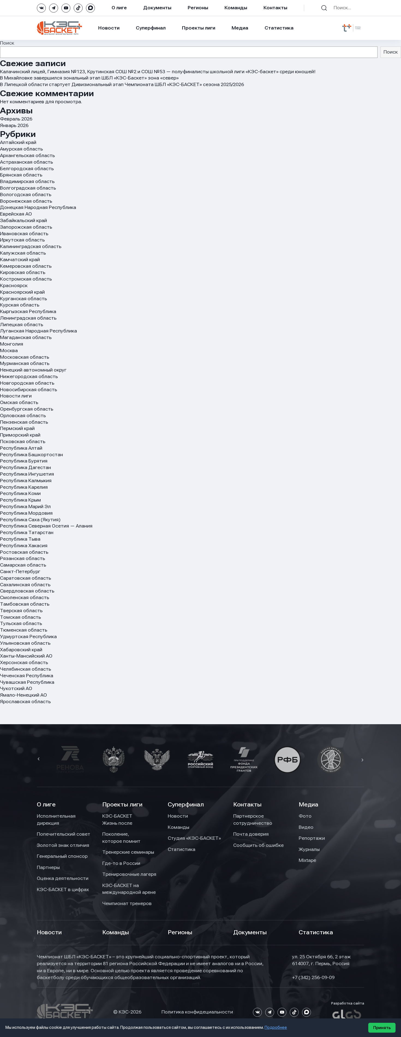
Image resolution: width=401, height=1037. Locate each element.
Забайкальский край (23, 220)
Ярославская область (25, 701)
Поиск (7, 43)
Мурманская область (24, 363)
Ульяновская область (25, 643)
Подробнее (276, 1027)
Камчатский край (20, 259)
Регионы (198, 7)
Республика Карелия (24, 487)
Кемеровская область (26, 266)
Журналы (309, 849)
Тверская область (21, 610)
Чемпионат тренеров (127, 903)
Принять (382, 1028)
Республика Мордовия (26, 513)
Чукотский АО (16, 688)
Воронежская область (26, 201)
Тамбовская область (24, 604)
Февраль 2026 (16, 119)
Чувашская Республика (27, 682)
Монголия (11, 344)
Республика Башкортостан (31, 454)
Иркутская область (22, 240)
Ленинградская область (28, 318)
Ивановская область (24, 233)
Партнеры (48, 867)
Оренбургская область (26, 409)
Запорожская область (26, 227)
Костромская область (26, 279)
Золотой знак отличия (63, 845)
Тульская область (21, 623)
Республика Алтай (21, 448)
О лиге (119, 7)
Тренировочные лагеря (129, 874)
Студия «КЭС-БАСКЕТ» (194, 838)
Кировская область (22, 272)
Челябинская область (25, 669)
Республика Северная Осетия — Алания (46, 526)
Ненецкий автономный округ (33, 370)
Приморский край (20, 435)
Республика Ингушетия (27, 474)
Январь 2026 (14, 125)
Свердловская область (27, 591)
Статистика (279, 28)
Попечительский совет (63, 834)
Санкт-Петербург (20, 571)
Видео (306, 827)
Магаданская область (26, 337)
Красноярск (14, 285)
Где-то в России (121, 863)
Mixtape (307, 860)
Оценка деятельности (62, 878)
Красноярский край (22, 292)
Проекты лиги (122, 804)
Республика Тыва (20, 539)
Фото (305, 816)
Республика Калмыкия (26, 480)
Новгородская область (27, 383)
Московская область (24, 357)
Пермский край (17, 428)
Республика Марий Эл (25, 506)
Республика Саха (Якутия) (30, 519)
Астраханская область (26, 162)
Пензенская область (24, 422)
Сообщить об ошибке (258, 845)
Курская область (19, 305)
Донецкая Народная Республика (38, 207)
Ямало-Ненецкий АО (23, 695)
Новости (108, 28)
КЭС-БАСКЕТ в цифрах (63, 889)
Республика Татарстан (26, 532)
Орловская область (23, 415)
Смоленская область (24, 597)
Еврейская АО (16, 214)
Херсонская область (24, 662)
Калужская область (23, 253)
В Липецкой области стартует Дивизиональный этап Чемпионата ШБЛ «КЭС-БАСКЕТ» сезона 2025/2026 (122, 84)
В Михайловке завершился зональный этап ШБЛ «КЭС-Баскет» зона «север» (89, 78)
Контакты (275, 7)
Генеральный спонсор (62, 856)
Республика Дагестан (25, 467)
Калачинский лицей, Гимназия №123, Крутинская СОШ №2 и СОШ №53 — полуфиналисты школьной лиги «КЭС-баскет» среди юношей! (158, 71)
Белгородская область (27, 168)
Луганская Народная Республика (38, 331)
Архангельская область (27, 155)
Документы (157, 7)
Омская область (19, 402)
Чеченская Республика (26, 675)
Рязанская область (22, 558)
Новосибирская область (28, 389)
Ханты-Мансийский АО (26, 656)
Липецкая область (21, 324)
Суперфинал (151, 28)
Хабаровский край (21, 649)
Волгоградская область (28, 188)
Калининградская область (30, 246)
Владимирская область (27, 181)
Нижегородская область (29, 376)
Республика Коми (20, 493)
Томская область (20, 617)
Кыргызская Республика (28, 311)
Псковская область (22, 441)
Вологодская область (25, 194)
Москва (9, 350)
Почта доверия (251, 834)
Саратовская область (25, 578)
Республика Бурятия (23, 461)
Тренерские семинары (128, 852)
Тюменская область (23, 630)
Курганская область (23, 298)
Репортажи (312, 838)
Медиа (240, 28)
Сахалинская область (25, 584)
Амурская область (21, 149)
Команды (236, 7)
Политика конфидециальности (197, 1012)
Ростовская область (24, 552)
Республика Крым (20, 500)
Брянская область (21, 175)
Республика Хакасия (23, 545)
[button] (39, 759)
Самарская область (23, 565)
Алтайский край (18, 142)
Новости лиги (16, 396)
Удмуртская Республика (28, 636)
